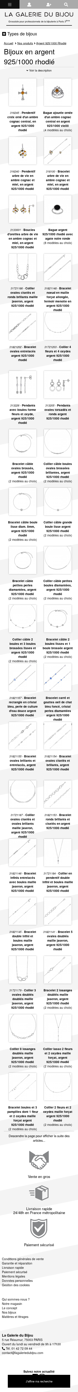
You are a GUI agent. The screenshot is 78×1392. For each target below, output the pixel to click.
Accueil (8, 43)
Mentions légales (13, 1276)
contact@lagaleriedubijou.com (22, 1353)
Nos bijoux (9, 1312)
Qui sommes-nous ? (16, 1299)
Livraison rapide (13, 1267)
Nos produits (25, 43)
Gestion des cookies (16, 1285)
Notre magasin (12, 1303)
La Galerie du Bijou (17, 1335)
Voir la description (40, 70)
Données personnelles (17, 1280)
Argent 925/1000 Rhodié (51, 43)
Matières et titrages (15, 1316)
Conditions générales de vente (23, 1259)
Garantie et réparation (17, 1263)
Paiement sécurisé (14, 1272)
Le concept (9, 1308)
